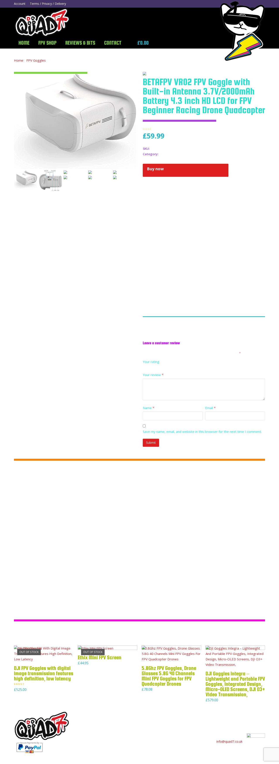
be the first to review (175, 129)
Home (18, 60)
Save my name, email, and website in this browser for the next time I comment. (202, 431)
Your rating (151, 361)
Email (210, 408)
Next (132, 121)
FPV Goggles (36, 60)
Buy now (155, 168)
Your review (153, 375)
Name (148, 408)
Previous (17, 121)
